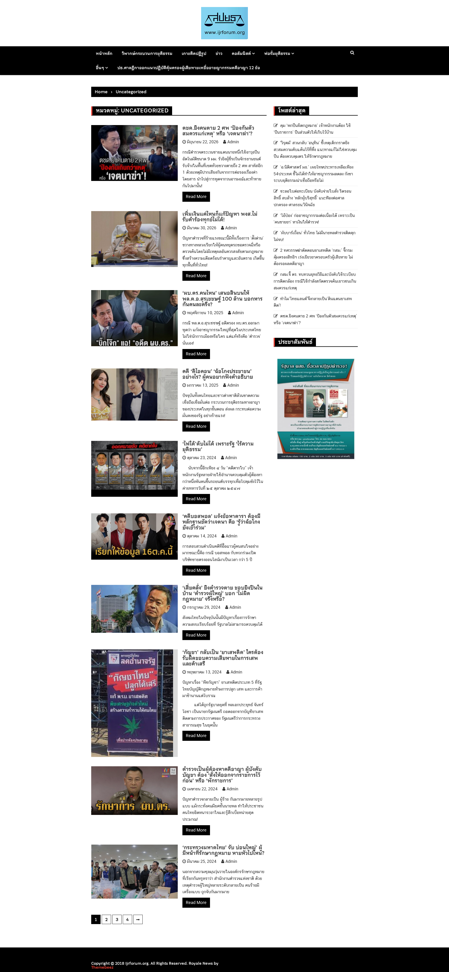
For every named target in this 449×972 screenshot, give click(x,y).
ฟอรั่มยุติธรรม (277, 53)
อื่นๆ (100, 67)
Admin (233, 141)
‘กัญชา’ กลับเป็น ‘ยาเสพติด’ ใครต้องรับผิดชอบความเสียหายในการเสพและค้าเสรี (222, 658)
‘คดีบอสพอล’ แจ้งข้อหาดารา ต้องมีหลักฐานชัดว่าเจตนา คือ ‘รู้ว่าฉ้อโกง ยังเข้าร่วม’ (221, 522)
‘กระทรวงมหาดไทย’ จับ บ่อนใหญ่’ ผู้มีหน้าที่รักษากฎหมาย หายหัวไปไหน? (223, 850)
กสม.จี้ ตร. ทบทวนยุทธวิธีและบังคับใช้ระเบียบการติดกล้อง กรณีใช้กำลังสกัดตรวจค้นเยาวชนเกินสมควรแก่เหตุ (315, 281)
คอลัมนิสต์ (241, 53)
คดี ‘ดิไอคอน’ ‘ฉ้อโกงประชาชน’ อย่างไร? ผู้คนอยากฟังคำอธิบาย (217, 374)
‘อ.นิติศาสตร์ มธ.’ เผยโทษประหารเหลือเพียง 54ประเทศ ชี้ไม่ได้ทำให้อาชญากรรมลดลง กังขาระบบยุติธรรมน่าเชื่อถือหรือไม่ (313, 174)
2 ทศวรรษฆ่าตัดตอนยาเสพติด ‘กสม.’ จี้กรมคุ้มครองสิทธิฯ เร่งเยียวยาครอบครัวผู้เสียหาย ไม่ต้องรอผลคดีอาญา (313, 257)
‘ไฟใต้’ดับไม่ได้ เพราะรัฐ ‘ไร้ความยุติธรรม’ (218, 446)
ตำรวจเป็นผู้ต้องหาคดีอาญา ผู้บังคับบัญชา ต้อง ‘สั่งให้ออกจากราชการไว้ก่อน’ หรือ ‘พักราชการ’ (222, 775)
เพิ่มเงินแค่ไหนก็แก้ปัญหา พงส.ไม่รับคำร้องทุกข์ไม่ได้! (219, 217)
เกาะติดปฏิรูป (194, 53)
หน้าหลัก (104, 53)
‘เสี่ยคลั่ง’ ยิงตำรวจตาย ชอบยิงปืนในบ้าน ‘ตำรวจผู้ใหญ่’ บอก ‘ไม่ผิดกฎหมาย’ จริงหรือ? (222, 593)
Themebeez (102, 967)
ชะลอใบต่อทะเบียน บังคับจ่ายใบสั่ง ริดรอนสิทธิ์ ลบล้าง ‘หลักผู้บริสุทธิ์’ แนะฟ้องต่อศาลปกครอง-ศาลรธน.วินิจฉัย (312, 198)
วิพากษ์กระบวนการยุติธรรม (147, 53)
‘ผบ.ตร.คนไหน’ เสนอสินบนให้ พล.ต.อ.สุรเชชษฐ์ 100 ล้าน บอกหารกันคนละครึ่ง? (222, 298)
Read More (196, 196)
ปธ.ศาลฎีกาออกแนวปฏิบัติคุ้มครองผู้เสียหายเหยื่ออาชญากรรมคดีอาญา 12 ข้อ (188, 67)
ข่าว (219, 53)
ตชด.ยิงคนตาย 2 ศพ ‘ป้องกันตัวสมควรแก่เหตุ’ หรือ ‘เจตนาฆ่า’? (218, 131)
